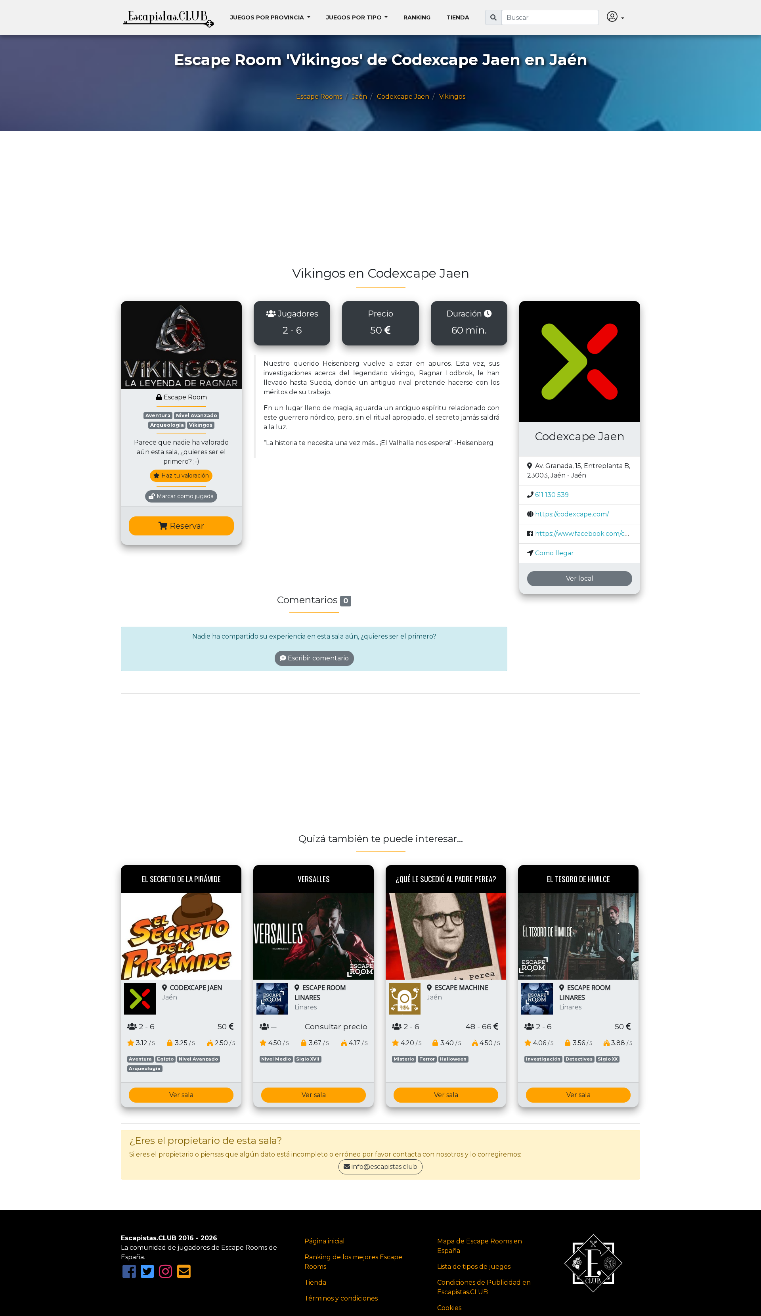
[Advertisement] (359, 202)
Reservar (186, 526)
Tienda (457, 17)
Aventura (157, 415)
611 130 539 (552, 495)
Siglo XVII (307, 1059)
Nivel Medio (276, 1059)
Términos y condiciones (341, 1298)
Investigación (543, 1059)
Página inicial (324, 1241)
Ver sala (181, 1095)
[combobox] (550, 17)
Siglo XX (608, 1059)
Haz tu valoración (184, 475)
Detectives (579, 1059)
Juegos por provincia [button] (268, 17)
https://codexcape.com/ (572, 514)
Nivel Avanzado (196, 415)
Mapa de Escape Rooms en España (479, 1246)
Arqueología (167, 425)
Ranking (416, 17)
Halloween (453, 1059)
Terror (427, 1059)
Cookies (449, 1308)
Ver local (579, 578)
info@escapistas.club (384, 1166)
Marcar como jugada (184, 496)
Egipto (165, 1059)
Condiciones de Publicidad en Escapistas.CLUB (484, 1287)
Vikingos (200, 425)
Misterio (404, 1059)
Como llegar (554, 553)
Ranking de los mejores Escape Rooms (353, 1261)
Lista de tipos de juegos (474, 1266)
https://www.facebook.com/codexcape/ (596, 533)
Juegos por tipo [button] (354, 17)
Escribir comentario (317, 658)
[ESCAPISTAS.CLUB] (168, 17)
